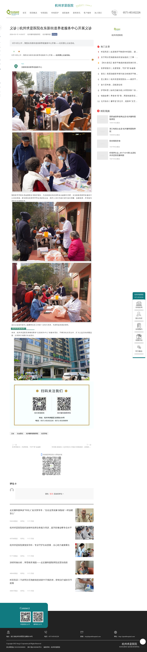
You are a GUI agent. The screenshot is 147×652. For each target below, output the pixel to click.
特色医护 (55, 13)
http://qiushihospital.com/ (127, 636)
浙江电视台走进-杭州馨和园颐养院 (122, 130)
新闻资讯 (76, 13)
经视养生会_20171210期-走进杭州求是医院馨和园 (122, 154)
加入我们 (98, 13)
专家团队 (44, 13)
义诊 (12, 433)
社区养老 (44, 433)
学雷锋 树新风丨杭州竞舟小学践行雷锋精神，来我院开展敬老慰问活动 (71, 447)
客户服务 (87, 13)
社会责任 (20, 433)
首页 (24, 13)
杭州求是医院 (117, 35)
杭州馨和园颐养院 (33, 34)
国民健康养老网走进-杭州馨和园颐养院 (122, 117)
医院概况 (33, 13)
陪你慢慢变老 (114, 141)
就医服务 (65, 13)
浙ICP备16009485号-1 (34, 647)
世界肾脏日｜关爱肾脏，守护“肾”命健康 (26, 447)
